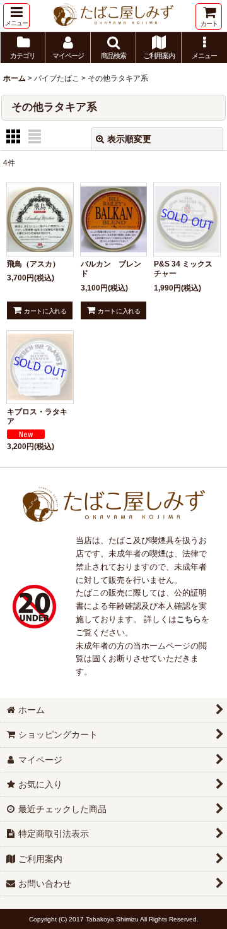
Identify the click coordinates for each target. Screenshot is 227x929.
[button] (16, 16)
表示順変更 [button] (129, 139)
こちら (189, 619)
